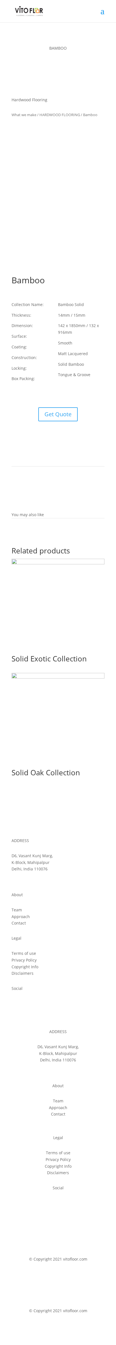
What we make (24, 114)
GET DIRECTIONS (28, 879)
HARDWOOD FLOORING (59, 114)
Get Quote (58, 414)
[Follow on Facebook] (16, 1004)
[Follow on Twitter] (27, 1004)
